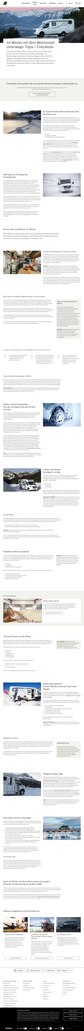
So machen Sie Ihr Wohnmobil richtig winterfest (47, 896)
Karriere (65, 992)
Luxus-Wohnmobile (8, 1005)
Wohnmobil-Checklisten (29, 987)
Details (67, 1028)
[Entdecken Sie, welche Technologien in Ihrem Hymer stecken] (42, 924)
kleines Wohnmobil (56, 152)
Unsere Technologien (8, 998)
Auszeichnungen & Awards (69, 987)
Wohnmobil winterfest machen (50, 780)
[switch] (38, 1028)
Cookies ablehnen (73, 1018)
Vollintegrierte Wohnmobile (10, 992)
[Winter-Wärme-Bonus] (22, 611)
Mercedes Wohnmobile (9, 985)
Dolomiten (49, 697)
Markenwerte (66, 985)
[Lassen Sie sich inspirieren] (15, 924)
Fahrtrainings (26, 990)
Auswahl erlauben (73, 1014)
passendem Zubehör (68, 159)
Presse (64, 994)
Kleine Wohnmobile (8, 994)
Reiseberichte (26, 983)
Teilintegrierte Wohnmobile (9, 990)
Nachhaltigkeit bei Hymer (69, 983)
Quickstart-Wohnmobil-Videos (10, 1001)
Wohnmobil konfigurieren (9, 1003)
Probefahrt (45, 987)
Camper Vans (34, 3)
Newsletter (45, 998)
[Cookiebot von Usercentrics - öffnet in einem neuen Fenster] (8, 1028)
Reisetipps (52, 3)
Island (79, 695)
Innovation (43, 3)
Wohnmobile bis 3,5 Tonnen (34, 448)
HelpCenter (46, 996)
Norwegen (69, 695)
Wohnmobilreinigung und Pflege (62, 790)
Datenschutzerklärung (51, 1023)
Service (60, 3)
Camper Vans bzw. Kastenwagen (11, 987)
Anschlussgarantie (47, 992)
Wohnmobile (26, 3)
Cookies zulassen (73, 1010)
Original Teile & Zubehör (49, 983)
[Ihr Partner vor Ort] (68, 924)
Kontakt (45, 994)
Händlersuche (46, 985)
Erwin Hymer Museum (68, 990)
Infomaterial (46, 990)
